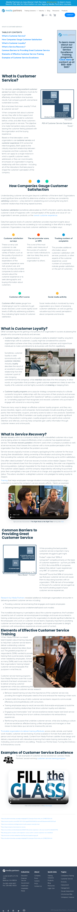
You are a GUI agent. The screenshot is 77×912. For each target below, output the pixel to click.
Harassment (65, 885)
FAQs (36, 884)
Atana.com (52, 2)
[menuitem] (30, 10)
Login (46, 15)
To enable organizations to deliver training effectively (23, 731)
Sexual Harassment (67, 891)
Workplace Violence (67, 897)
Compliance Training (67, 876)
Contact (70, 15)
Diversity (64, 882)
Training (4, 480)
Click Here (65, 59)
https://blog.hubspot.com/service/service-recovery (13, 827)
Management (65, 888)
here (62, 522)
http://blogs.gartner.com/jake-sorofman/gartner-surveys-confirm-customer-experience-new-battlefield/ (27, 832)
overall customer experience (45, 215)
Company (37, 876)
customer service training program (51, 758)
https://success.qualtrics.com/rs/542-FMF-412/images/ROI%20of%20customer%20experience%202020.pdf (28, 821)
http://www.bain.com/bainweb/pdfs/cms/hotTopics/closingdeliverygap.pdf (19, 835)
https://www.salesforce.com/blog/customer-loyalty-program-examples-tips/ (20, 824)
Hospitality (24, 888)
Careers (37, 881)
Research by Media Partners (13, 598)
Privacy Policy (71, 910)
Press (36, 878)
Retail (23, 891)
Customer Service (67, 879)
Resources (51, 886)
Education (24, 876)
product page (48, 806)
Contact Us (38, 886)
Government (25, 883)
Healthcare (24, 886)
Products (51, 880)
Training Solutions (51, 877)
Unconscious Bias (66, 894)
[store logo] (12, 10)
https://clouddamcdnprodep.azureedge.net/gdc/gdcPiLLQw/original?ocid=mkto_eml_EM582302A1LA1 (26, 818)
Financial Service (24, 879)
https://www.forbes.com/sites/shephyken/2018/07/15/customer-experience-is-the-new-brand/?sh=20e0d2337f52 (29, 830)
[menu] (46, 10)
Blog (49, 883)
